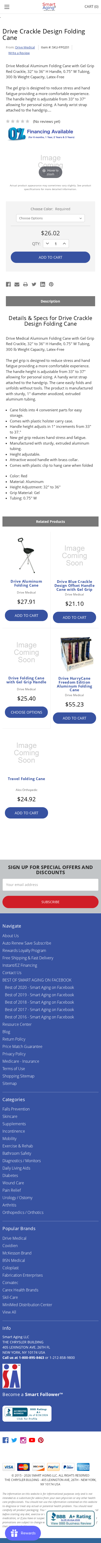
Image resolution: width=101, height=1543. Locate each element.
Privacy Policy (13, 1054)
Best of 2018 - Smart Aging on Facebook (39, 1002)
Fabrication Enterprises (22, 1275)
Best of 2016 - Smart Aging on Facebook (39, 1017)
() (91, 6)
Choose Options (26, 712)
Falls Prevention (16, 1109)
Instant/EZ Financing (19, 965)
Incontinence (13, 1131)
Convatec (10, 1282)
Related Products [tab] (50, 521)
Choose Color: (51, 209)
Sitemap (9, 1083)
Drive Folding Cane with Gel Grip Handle (26, 679)
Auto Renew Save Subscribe (26, 943)
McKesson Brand (17, 1253)
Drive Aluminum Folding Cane (26, 583)
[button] (50, 1453)
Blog (6, 1031)
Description (50, 301)
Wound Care (13, 1183)
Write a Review (19, 53)
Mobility (9, 1138)
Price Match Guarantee (22, 1046)
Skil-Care (10, 1297)
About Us (10, 935)
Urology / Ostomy (17, 1197)
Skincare (9, 1116)
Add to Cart (26, 615)
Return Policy (13, 1039)
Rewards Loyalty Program (24, 950)
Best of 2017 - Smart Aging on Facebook (39, 1009)
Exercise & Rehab (17, 1146)
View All (9, 1312)
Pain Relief (11, 1190)
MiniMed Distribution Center (27, 1304)
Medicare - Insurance (20, 1061)
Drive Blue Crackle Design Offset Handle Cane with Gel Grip (74, 585)
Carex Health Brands (20, 1290)
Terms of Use (13, 1068)
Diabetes (10, 1175)
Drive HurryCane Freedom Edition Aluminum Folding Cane (74, 684)
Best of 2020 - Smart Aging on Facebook (39, 987)
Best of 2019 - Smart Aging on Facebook (39, 994)
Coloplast (10, 1267)
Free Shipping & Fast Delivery (27, 958)
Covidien (10, 1245)
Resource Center (17, 1024)
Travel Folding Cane (26, 778)
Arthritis (9, 1205)
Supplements (14, 1123)
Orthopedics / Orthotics (22, 1212)
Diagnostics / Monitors (21, 1160)
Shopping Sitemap (18, 1076)
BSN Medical (13, 1260)
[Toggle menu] (6, 7)
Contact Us (11, 972)
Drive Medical (14, 1238)
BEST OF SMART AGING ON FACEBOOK (36, 980)
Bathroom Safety (16, 1153)
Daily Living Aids (16, 1168)
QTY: (36, 243)
